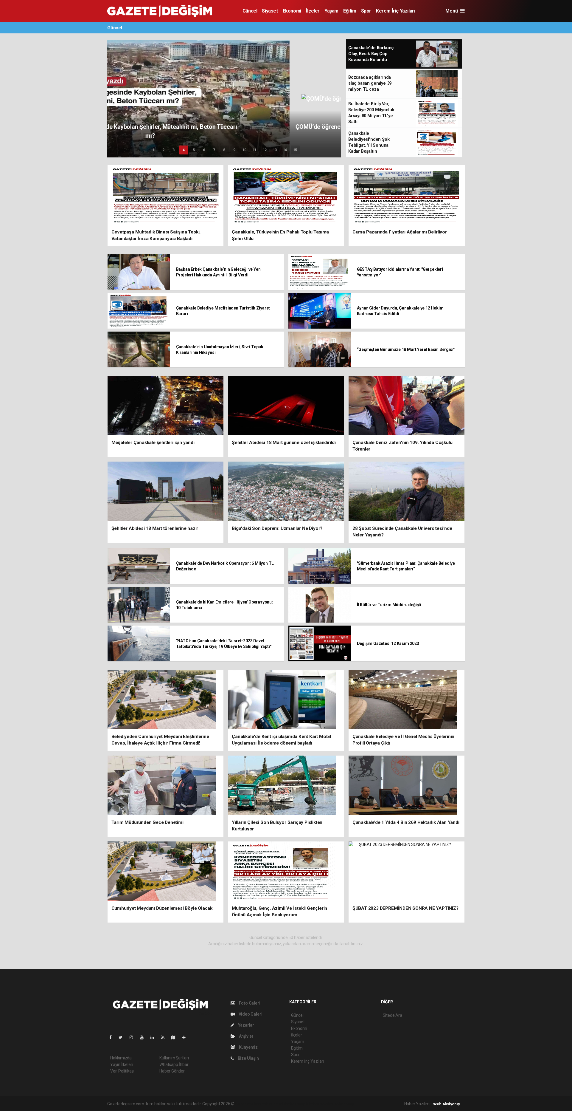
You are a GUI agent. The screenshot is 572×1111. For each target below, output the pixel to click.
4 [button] (184, 150)
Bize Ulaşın (248, 1058)
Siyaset (270, 11)
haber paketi (273, 1103)
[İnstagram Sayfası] (134, 1037)
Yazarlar (245, 1025)
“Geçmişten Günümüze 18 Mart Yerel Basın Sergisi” (406, 349)
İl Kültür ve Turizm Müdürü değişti (389, 604)
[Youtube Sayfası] (144, 1037)
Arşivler (246, 1036)
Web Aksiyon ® (446, 1104)
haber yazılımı (248, 1103)
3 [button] (173, 150)
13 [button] (275, 150)
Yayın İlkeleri (121, 1064)
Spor (366, 11)
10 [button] (245, 150)
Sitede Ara (392, 1015)
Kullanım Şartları (174, 1058)
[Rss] (165, 1037)
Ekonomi (292, 11)
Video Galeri (250, 1014)
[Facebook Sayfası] (112, 1037)
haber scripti (296, 1103)
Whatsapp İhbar (173, 1064)
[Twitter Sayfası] (123, 1037)
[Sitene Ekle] (186, 1037)
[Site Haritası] (175, 1037)
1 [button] (153, 150)
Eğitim (349, 11)
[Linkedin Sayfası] (154, 1037)
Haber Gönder (172, 1071)
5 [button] (194, 150)
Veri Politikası (122, 1071)
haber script (345, 1103)
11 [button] (255, 150)
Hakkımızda (121, 1058)
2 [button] (163, 150)
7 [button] (214, 150)
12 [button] (265, 150)
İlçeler (313, 11)
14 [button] (285, 150)
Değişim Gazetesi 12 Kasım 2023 (388, 643)
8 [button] (224, 150)
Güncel (250, 11)
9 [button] (234, 150)
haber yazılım (321, 1103)
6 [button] (204, 150)
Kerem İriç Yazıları (395, 11)
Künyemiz (248, 1047)
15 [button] (295, 150)
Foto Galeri (249, 1003)
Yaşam (331, 11)
